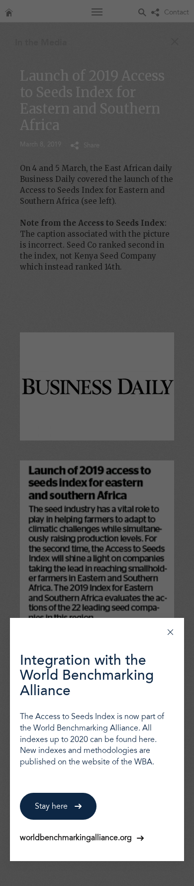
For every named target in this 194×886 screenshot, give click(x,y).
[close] (170, 631)
